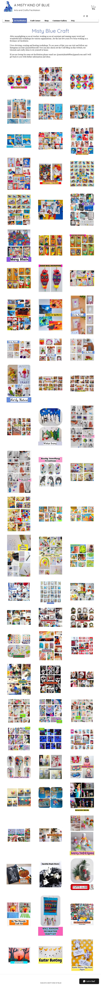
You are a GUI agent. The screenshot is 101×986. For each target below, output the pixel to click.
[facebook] (84, 16)
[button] (93, 8)
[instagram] (87, 16)
